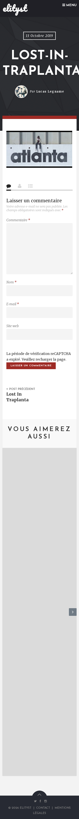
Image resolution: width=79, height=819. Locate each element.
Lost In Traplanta (17, 396)
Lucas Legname (50, 91)
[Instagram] (45, 801)
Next (73, 615)
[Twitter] (35, 801)
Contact (43, 808)
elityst (15, 8)
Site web (12, 326)
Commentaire (18, 220)
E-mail (12, 304)
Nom (11, 282)
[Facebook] (40, 801)
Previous (6, 615)
